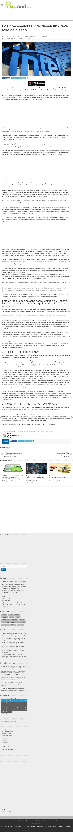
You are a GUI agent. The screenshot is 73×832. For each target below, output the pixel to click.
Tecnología (27, 38)
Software (13, 624)
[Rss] (32, 824)
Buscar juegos (5, 730)
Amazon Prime (4, 809)
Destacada (7, 38)
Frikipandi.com (25, 820)
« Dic (2, 713)
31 (10, 712)
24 (10, 709)
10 (10, 705)
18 (14, 707)
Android (4, 614)
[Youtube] (39, 824)
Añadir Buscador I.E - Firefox (44, 826)
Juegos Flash (5, 738)
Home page (4, 826)
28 (25, 709)
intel (8, 447)
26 (18, 709)
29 (3, 712)
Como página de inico (7, 735)
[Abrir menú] (2, 4)
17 (10, 707)
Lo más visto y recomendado (9, 619)
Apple (10, 614)
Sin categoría (21, 622)
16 (6, 707)
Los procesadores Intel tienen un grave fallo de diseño (39, 431)
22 (3, 709)
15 (3, 707)
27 (21, 709)
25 (14, 709)
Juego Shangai (5, 742)
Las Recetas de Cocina (7, 731)
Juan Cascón (34, 820)
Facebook (60, 826)
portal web (42, 332)
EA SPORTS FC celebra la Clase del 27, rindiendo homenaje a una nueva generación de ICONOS (13, 684)
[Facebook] (34, 824)
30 (6, 712)
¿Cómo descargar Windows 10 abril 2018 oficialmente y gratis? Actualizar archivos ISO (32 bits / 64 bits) (14, 604)
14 (25, 705)
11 (14, 705)
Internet (12, 617)
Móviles (22, 619)
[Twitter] (37, 824)
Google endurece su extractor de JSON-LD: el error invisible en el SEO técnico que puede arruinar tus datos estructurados (36, 478)
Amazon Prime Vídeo (6, 811)
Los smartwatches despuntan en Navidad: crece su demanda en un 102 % (13, 454)
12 (18, 705)
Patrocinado (5, 622)
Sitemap (67, 826)
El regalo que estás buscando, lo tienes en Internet (62, 454)
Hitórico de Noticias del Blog (8, 749)
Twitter (55, 826)
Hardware (13, 38)
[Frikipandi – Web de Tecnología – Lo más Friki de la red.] (20, 5)
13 (21, 705)
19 (18, 707)
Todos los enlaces (6, 746)
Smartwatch (5, 624)
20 (21, 707)
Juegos (18, 617)
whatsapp (27, 78)
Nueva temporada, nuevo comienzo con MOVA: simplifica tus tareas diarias (59, 477)
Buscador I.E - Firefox (7, 733)
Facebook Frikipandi (7, 737)
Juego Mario (5, 740)
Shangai (20, 826)
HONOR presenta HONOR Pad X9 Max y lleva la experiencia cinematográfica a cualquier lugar (12, 477)
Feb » (6, 713)
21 (25, 707)
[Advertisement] (36, 114)
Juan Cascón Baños (9, 37)
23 (6, 709)
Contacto (36, 829)
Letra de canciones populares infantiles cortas (14, 581)
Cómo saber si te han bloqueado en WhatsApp (14, 584)
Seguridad (20, 38)
